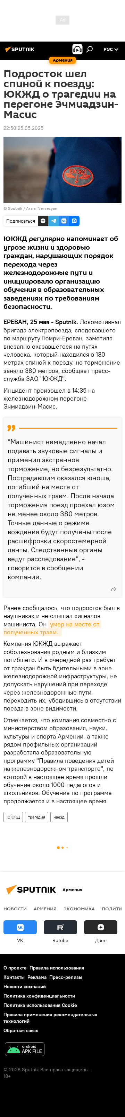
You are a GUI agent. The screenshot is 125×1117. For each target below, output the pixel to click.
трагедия (36, 817)
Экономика (79, 908)
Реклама (37, 977)
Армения (45, 908)
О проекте (15, 968)
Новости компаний (24, 986)
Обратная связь (20, 1030)
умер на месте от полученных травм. (52, 628)
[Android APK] (24, 1050)
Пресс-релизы (65, 977)
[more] (113, 589)
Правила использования (57, 968)
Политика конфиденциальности (39, 996)
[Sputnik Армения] (20, 52)
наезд (59, 817)
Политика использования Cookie (40, 1005)
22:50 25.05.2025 (23, 128)
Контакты (14, 977)
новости (15, 908)
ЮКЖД (13, 817)
